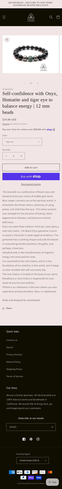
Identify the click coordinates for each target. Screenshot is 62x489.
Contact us (11, 340)
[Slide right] (37, 83)
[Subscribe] (51, 427)
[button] (3, 17)
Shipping (5, 124)
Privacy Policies (14, 354)
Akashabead (27, 483)
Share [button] (9, 308)
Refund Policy (13, 361)
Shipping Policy (14, 369)
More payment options (31, 184)
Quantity (6, 149)
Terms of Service (14, 376)
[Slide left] (24, 83)
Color (4, 135)
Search (9, 347)
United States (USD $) (29, 460)
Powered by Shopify (38, 483)
